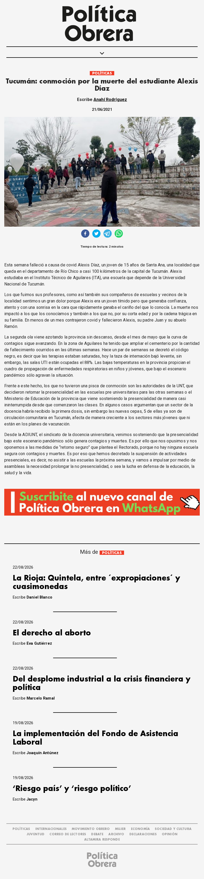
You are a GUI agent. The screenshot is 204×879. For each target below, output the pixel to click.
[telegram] (107, 234)
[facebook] (85, 234)
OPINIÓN (169, 834)
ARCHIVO (116, 834)
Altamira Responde (102, 839)
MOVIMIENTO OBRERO (91, 829)
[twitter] (96, 234)
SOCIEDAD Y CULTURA (173, 829)
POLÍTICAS (102, 73)
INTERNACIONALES (51, 829)
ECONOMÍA (140, 829)
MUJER (120, 829)
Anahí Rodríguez (110, 99)
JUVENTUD (35, 834)
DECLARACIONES (143, 834)
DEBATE (97, 834)
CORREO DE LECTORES (67, 834)
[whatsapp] (118, 234)
